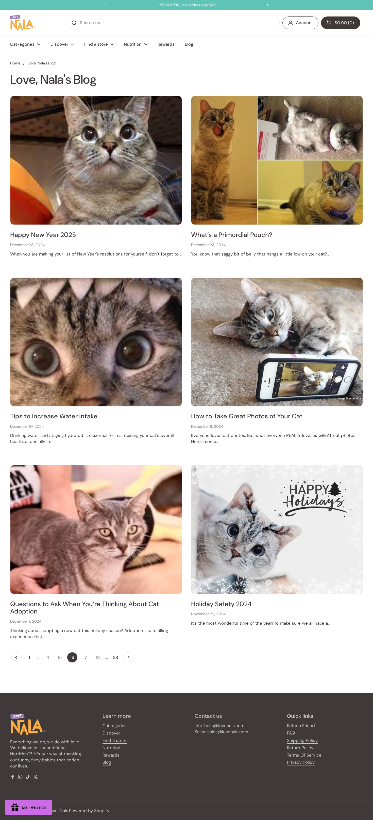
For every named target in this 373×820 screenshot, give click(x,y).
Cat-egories (115, 725)
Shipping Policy (302, 740)
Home (15, 63)
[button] (340, 22)
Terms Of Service (304, 755)
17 (86, 657)
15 (61, 657)
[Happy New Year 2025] (96, 160)
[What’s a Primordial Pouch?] (277, 160)
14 (48, 657)
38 (117, 657)
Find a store (115, 740)
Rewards (111, 755)
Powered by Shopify (89, 810)
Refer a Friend (301, 725)
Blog (107, 762)
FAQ (291, 733)
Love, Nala (58, 810)
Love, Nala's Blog (41, 63)
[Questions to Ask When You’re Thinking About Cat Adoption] (96, 529)
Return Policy (300, 747)
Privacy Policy (301, 762)
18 (99, 657)
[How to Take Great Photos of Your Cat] (277, 342)
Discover (111, 733)
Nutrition (111, 747)
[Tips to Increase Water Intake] (96, 342)
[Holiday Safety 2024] (277, 529)
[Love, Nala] (23, 22)
